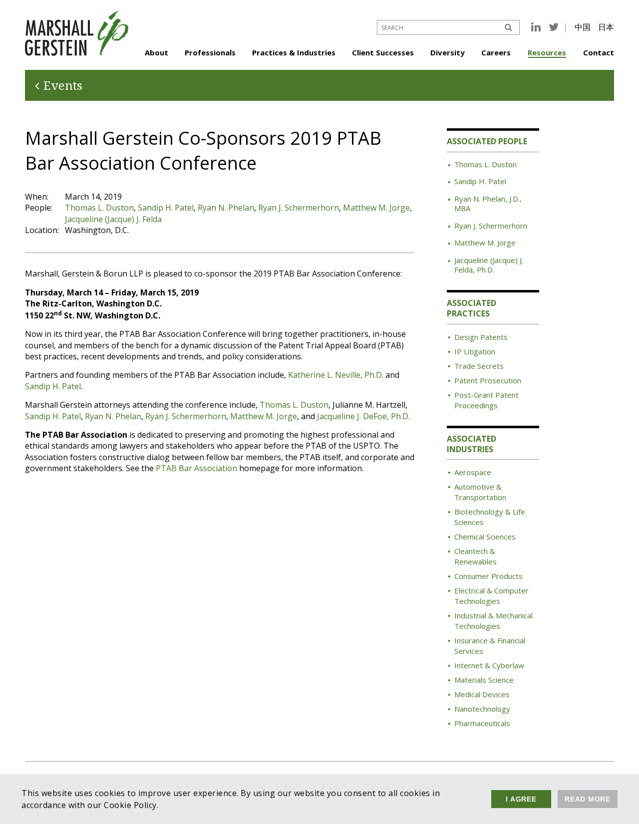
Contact (598, 52)
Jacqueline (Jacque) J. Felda (113, 219)
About (156, 52)
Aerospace (472, 472)
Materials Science (484, 680)
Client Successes (383, 52)
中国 (583, 26)
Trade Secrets (479, 366)
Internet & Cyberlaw (489, 665)
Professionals (210, 52)
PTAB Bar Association (196, 468)
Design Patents (481, 337)
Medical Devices (482, 694)
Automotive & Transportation (480, 492)
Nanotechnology (482, 709)
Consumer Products (488, 576)
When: (36, 196)
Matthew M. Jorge (376, 207)
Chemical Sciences (485, 537)
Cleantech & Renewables (475, 556)
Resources (547, 52)
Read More (588, 799)
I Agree (521, 799)
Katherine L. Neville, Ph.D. (335, 374)
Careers (496, 52)
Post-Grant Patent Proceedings (486, 400)
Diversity (447, 52)
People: (38, 207)
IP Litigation (474, 351)
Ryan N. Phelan (226, 207)
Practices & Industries (293, 52)
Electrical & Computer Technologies (491, 595)
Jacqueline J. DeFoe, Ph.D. (363, 416)
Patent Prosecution (487, 380)
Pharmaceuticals (482, 723)
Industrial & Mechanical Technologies (493, 620)
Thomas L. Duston (99, 207)
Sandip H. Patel (166, 207)
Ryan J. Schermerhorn (298, 207)
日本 (606, 26)
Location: (42, 230)
